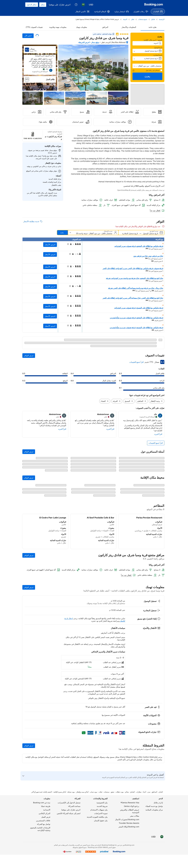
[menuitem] (158, 11)
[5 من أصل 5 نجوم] (124, 34)
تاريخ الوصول (158, 48)
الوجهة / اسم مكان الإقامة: (152, 40)
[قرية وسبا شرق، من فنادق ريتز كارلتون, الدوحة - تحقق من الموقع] (127, 42)
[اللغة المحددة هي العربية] (83, 5)
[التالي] (25, 66)
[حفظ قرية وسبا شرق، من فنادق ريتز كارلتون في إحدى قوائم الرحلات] (37, 36)
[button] (147, 66)
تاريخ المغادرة (158, 55)
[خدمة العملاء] (76, 5)
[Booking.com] (153, 4)
